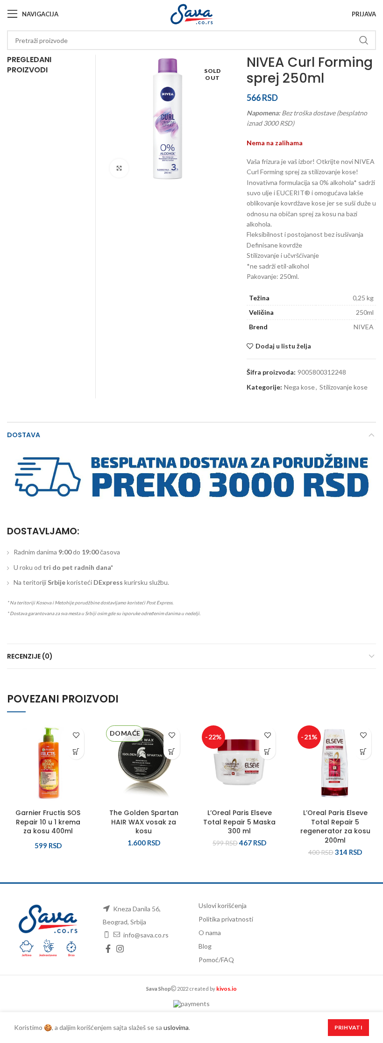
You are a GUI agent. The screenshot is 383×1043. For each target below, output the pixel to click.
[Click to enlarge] (119, 168)
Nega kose (299, 387)
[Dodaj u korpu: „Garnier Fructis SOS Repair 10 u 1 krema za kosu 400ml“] (76, 751)
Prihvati (348, 1027)
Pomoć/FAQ (216, 960)
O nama (210, 933)
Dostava (23, 435)
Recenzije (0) (30, 656)
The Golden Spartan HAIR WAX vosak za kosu (143, 822)
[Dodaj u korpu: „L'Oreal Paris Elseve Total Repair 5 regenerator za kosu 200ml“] (363, 751)
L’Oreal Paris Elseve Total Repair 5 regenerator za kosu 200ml (335, 826)
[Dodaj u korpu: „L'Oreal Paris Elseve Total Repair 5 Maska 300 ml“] (267, 751)
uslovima (176, 1027)
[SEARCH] (363, 40)
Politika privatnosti (226, 919)
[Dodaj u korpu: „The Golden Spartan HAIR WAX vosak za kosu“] (171, 751)
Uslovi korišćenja (223, 905)
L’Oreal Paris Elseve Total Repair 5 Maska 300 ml (239, 822)
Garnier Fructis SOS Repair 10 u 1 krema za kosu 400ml (47, 822)
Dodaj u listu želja (283, 346)
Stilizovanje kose (343, 387)
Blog (205, 946)
